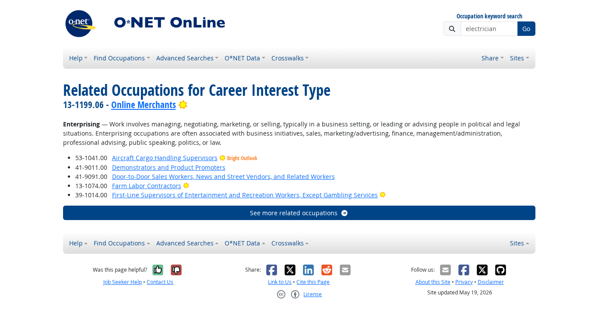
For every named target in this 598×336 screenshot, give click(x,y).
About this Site (432, 282)
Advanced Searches (185, 58)
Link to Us (280, 282)
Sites (517, 58)
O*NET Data (242, 58)
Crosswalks (287, 58)
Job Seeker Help (122, 282)
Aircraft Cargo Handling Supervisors (165, 158)
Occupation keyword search (489, 16)
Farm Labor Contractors (146, 186)
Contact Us (160, 282)
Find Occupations (119, 58)
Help (76, 58)
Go (526, 28)
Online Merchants (143, 104)
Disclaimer (491, 282)
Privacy (464, 282)
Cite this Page (313, 282)
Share (490, 58)
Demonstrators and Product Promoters (168, 167)
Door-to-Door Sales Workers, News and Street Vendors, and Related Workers (223, 176)
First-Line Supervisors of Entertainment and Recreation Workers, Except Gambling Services (245, 195)
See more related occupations (294, 213)
